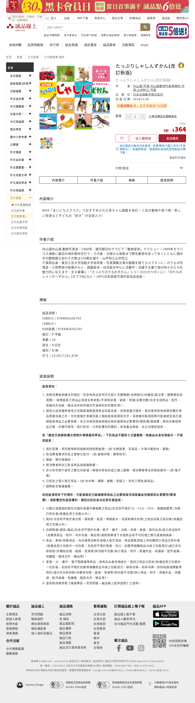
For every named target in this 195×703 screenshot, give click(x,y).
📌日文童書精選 (21, 205)
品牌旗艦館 (35, 44)
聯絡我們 (37, 619)
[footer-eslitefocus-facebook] (118, 648)
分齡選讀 (15, 91)
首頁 (9, 57)
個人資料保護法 (41, 633)
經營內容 (12, 624)
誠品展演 (65, 633)
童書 (19, 57)
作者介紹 (96, 180)
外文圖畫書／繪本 (19, 167)
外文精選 (15, 152)
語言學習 (15, 129)
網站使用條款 (40, 624)
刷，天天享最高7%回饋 (142, 105)
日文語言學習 (19, 233)
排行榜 (54, 44)
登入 (54, 18)
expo (144, 44)
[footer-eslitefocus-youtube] (129, 648)
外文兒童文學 (18, 175)
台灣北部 (99, 614)
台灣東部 (99, 628)
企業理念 (12, 614)
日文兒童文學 (19, 222)
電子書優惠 (130, 35)
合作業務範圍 (15, 649)
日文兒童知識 (19, 227)
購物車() (183, 18)
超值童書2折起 (19, 83)
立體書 (14, 144)
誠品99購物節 (52, 35)
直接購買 (172, 138)
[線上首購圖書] (172, 31)
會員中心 (100, 18)
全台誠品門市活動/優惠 (130, 624)
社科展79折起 (89, 35)
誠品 (65, 619)
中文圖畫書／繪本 (19, 106)
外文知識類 (17, 190)
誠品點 (166, 18)
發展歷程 (12, 628)
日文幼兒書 (18, 210)
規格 (132, 180)
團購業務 (12, 653)
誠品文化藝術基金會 (72, 647)
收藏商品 (135, 18)
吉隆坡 (98, 647)
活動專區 (128, 44)
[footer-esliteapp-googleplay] (166, 623)
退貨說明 (166, 180)
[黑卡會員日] (97, 6)
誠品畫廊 (109, 44)
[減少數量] (128, 116)
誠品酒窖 (65, 642)
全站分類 (15, 44)
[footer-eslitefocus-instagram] (141, 648)
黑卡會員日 (70, 35)
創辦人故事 (13, 619)
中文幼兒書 (17, 99)
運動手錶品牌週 (110, 35)
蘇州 (97, 638)
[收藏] (122, 138)
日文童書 (33, 57)
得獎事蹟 (12, 633)
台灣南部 (99, 624)
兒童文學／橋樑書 (19, 114)
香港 (97, 633)
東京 (97, 643)
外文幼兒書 (17, 160)
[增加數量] (142, 116)
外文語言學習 (18, 182)
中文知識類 (17, 121)
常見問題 (37, 614)
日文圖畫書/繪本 (54, 57)
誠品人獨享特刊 (124, 619)
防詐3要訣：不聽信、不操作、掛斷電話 (31, 18)
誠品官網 (65, 614)
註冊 (67, 18)
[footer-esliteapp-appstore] (166, 614)
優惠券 (151, 18)
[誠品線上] (22, 29)
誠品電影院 (66, 623)
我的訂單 (117, 18)
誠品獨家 (90, 44)
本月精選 (15, 76)
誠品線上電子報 (124, 614)
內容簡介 (58, 180)
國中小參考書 (18, 137)
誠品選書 (71, 44)
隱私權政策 (38, 628)
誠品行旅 (65, 638)
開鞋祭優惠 (147, 35)
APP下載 (82, 18)
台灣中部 (99, 619)
